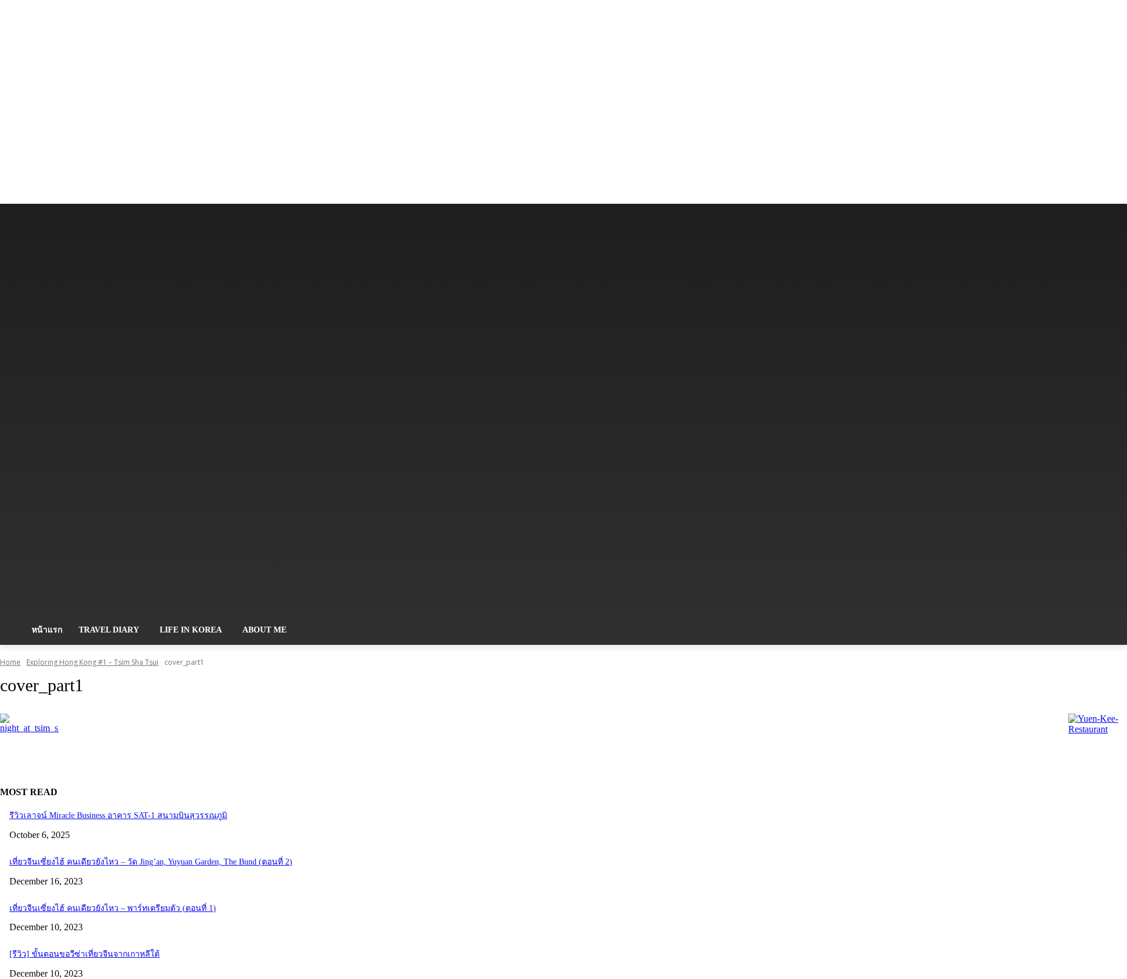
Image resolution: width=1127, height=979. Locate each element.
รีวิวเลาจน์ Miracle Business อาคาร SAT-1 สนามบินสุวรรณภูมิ (118, 815)
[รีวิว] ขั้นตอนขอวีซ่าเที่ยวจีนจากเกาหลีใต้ (84, 954)
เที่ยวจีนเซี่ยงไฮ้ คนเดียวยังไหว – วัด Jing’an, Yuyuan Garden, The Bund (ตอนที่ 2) (150, 861)
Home (10, 662)
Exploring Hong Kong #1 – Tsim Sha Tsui (92, 662)
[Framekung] (169, 415)
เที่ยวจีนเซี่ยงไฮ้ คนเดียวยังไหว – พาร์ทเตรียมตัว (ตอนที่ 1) (112, 908)
